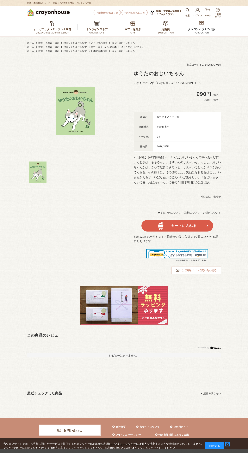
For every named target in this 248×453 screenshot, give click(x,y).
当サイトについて (150, 426)
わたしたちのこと (135, 12)
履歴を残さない (212, 393)
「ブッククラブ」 (169, 12)
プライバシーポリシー (128, 434)
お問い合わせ (73, 430)
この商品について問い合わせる (199, 270)
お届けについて (212, 212)
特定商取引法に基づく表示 (173, 434)
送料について (191, 212)
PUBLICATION (202, 32)
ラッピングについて (169, 212)
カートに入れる (183, 226)
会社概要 (121, 426)
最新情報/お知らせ (108, 12)
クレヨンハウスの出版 (201, 29)
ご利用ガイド (181, 426)
